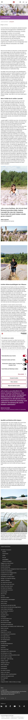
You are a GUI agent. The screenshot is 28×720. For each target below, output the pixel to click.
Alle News (2, 698)
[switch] (25, 360)
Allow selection (14, 381)
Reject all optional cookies (14, 385)
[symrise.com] (14, 2)
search (26, 2)
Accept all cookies (14, 378)
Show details (21, 374)
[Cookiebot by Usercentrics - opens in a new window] (21, 333)
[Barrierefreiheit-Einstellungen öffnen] (26, 361)
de (23, 2)
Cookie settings (21, 718)
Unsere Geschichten (5, 546)
